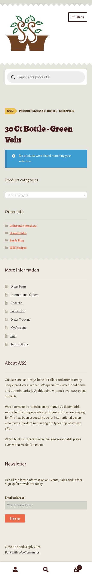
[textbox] (46, 195)
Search (46, 569)
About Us (16, 303)
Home (10, 111)
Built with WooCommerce (22, 552)
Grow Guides (18, 233)
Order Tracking (20, 319)
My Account (18, 327)
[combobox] (46, 195)
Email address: (15, 497)
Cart (70, 566)
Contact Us (17, 311)
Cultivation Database (23, 226)
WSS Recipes (18, 248)
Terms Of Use (19, 344)
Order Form (18, 286)
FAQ (13, 336)
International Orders (24, 295)
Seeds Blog (17, 240)
